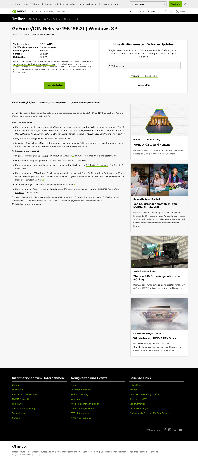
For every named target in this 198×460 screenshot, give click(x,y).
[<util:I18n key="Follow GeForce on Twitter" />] (174, 430)
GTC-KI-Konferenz (80, 413)
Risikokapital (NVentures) (25, 394)
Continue (175, 4)
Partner (133, 389)
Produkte (36, 11)
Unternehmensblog (81, 389)
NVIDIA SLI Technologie (97, 165)
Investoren (17, 389)
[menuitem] (36, 11)
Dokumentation (137, 403)
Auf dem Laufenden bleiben (85, 403)
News (73, 385)
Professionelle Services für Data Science (149, 413)
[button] (171, 12)
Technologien (19, 413)
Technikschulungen (139, 408)
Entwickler (134, 385)
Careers (16, 417)
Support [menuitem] (151, 11)
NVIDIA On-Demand (81, 417)
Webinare (76, 399)
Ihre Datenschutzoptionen (41, 451)
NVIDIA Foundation (21, 399)
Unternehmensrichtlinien (113, 451)
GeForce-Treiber (52, 19)
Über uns (16, 385)
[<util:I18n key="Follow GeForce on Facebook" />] (165, 430)
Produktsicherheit (138, 451)
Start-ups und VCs (138, 399)
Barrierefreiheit (90, 451)
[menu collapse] (29, 11)
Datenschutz (18, 451)
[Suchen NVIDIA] (166, 11)
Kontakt (154, 451)
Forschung (17, 403)
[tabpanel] (69, 158)
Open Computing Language (59, 155)
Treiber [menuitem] (141, 11)
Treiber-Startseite (20, 34)
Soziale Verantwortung (23, 408)
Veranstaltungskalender (83, 408)
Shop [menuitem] (132, 11)
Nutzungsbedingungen (68, 451)
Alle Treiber (34, 19)
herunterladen (66, 184)
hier (39, 179)
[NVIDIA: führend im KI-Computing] (19, 11)
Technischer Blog (79, 394)
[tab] (23, 102)
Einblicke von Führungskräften (144, 394)
